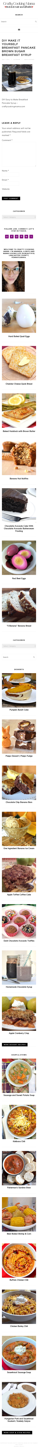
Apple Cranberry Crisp (19, 1033)
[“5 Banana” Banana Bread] (19, 605)
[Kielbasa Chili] (19, 1138)
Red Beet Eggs (19, 578)
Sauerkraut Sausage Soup (19, 1372)
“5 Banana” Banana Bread (19, 626)
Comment (7, 140)
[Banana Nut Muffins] (19, 458)
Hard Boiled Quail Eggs (19, 336)
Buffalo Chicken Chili (19, 1280)
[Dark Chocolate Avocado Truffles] (19, 938)
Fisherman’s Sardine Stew (19, 1187)
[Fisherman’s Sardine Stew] (19, 1184)
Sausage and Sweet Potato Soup (19, 1095)
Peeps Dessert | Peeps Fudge (19, 756)
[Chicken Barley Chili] (19, 1323)
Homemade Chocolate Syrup (19, 987)
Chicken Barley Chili (19, 1326)
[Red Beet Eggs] (19, 558)
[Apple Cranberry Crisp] (19, 1030)
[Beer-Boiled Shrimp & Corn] (19, 1231)
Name (5, 170)
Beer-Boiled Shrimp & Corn (19, 1234)
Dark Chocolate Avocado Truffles (19, 941)
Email (5, 180)
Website (6, 189)
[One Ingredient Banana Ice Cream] (19, 845)
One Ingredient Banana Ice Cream (19, 848)
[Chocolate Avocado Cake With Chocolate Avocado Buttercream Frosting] (19, 505)
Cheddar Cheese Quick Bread (19, 384)
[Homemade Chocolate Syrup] (19, 984)
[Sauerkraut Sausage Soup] (19, 1369)
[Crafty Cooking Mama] (19, 8)
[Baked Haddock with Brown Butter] (19, 410)
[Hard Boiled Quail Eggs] (19, 316)
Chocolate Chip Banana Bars (19, 802)
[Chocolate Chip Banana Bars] (19, 799)
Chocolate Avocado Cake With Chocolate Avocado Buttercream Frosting (19, 528)
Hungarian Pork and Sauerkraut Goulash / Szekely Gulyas (19, 1419)
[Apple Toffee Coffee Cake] (19, 891)
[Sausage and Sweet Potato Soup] (19, 1092)
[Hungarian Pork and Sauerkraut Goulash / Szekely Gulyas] (19, 1415)
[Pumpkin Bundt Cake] (19, 707)
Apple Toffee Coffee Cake (19, 894)
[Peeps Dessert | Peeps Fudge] (19, 753)
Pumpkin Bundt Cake (19, 710)
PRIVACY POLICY (19, 1446)
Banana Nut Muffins (19, 478)
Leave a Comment (29, 59)
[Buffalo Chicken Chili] (19, 1277)
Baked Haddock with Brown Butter (19, 431)
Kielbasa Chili (19, 1141)
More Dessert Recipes (15, 1045)
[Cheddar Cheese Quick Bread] (19, 363)
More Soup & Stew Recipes (17, 1433)
